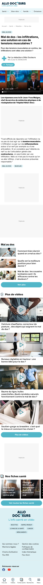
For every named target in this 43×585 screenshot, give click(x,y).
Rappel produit (26, 525)
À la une (4, 583)
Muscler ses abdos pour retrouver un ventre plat (9, 491)
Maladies (19, 26)
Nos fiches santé (15, 476)
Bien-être (15, 11)
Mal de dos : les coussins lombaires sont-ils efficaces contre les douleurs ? (30, 275)
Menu (38, 583)
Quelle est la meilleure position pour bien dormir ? (29, 263)
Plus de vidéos (14, 294)
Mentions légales (9, 547)
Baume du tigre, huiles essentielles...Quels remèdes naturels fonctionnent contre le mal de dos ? (20, 394)
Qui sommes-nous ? (10, 544)
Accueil (4, 26)
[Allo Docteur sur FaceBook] (3, 569)
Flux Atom (26, 555)
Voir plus (22, 284)
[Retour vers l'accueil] (21, 4)
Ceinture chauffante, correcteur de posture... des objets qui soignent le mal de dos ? (21, 327)
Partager (9, 65)
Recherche (30, 583)
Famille (25, 11)
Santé (4, 11)
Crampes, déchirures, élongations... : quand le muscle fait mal (30, 488)
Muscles (18, 166)
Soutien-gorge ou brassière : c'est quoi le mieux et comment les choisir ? (20, 427)
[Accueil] (21, 516)
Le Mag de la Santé (17, 528)
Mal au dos (27, 26)
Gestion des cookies (30, 544)
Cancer (30, 528)
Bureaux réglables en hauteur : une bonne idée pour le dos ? (18, 360)
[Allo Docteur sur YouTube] (9, 569)
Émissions (37, 11)
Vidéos (13, 583)
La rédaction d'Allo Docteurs (23, 57)
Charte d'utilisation (10, 552)
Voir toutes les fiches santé (21, 503)
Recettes (14, 525)
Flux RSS (5, 555)
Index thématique (29, 552)
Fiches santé (21, 583)
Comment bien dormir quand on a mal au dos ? (29, 252)
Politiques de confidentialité (28, 548)
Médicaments (21, 532)
